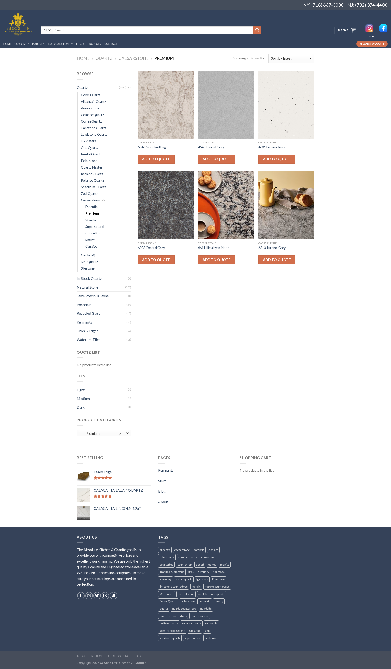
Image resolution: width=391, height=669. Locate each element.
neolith (202, 594)
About (163, 502)
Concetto (92, 233)
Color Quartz (90, 95)
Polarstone (89, 161)
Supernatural (94, 227)
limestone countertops (174, 586)
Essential (91, 207)
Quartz (20, 43)
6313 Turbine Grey (272, 248)
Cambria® (88, 255)
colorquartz (167, 557)
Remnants (84, 322)
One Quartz (89, 148)
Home (7, 43)
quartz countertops (184, 608)
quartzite (206, 608)
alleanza (165, 550)
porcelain (204, 601)
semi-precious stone (172, 631)
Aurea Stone (90, 108)
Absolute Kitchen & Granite (125, 663)
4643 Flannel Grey (211, 147)
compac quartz (187, 557)
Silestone (88, 268)
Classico (91, 246)
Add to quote (156, 159)
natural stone (186, 594)
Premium (92, 213)
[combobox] (104, 433)
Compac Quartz (92, 115)
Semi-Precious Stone (93, 296)
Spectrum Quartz (93, 187)
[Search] (257, 30)
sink (207, 631)
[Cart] (353, 30)
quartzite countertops (173, 616)
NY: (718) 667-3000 (322, 4)
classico (213, 550)
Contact (111, 43)
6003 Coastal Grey (151, 248)
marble (196, 586)
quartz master (200, 616)
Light (81, 390)
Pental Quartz (91, 154)
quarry (219, 601)
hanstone (219, 572)
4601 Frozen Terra (271, 147)
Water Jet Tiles (88, 339)
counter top (184, 564)
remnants (211, 623)
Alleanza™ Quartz (93, 102)
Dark (81, 407)
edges (212, 564)
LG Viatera (88, 141)
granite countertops (172, 572)
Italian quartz (184, 579)
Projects (94, 43)
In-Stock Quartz (89, 278)
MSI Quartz (89, 262)
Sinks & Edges (87, 330)
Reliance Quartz (92, 180)
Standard (91, 220)
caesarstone (182, 550)
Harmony (166, 579)
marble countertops (217, 586)
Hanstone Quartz (93, 128)
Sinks (162, 480)
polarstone (188, 601)
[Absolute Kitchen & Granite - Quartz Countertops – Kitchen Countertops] (18, 24)
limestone (218, 579)
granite (224, 564)
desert (200, 564)
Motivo (90, 240)
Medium (83, 398)
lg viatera (202, 579)
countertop (166, 564)
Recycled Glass (88, 313)
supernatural (192, 638)
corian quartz (209, 557)
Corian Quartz (91, 121)
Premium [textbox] (101, 433)
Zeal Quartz (89, 194)
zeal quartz (212, 638)
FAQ (138, 656)
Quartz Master (92, 167)
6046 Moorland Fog (152, 147)
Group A (203, 572)
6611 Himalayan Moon (213, 248)
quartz (164, 608)
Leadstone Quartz (94, 134)
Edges (80, 43)
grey (191, 572)
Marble (37, 43)
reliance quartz (191, 623)
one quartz (218, 594)
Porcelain (84, 304)
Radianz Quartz (92, 174)
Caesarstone (134, 58)
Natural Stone (59, 43)
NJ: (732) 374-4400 (368, 4)
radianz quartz (169, 623)
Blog (162, 491)
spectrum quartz (170, 638)
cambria (199, 550)
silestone (194, 631)
